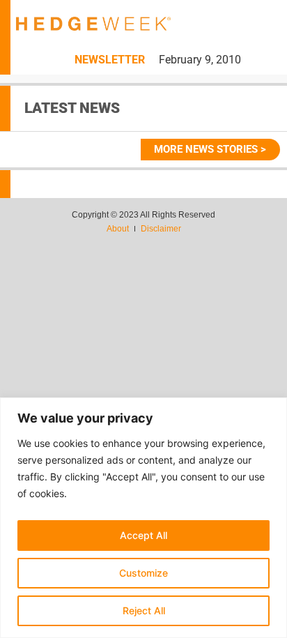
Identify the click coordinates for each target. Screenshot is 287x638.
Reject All (144, 610)
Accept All (143, 535)
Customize (143, 573)
